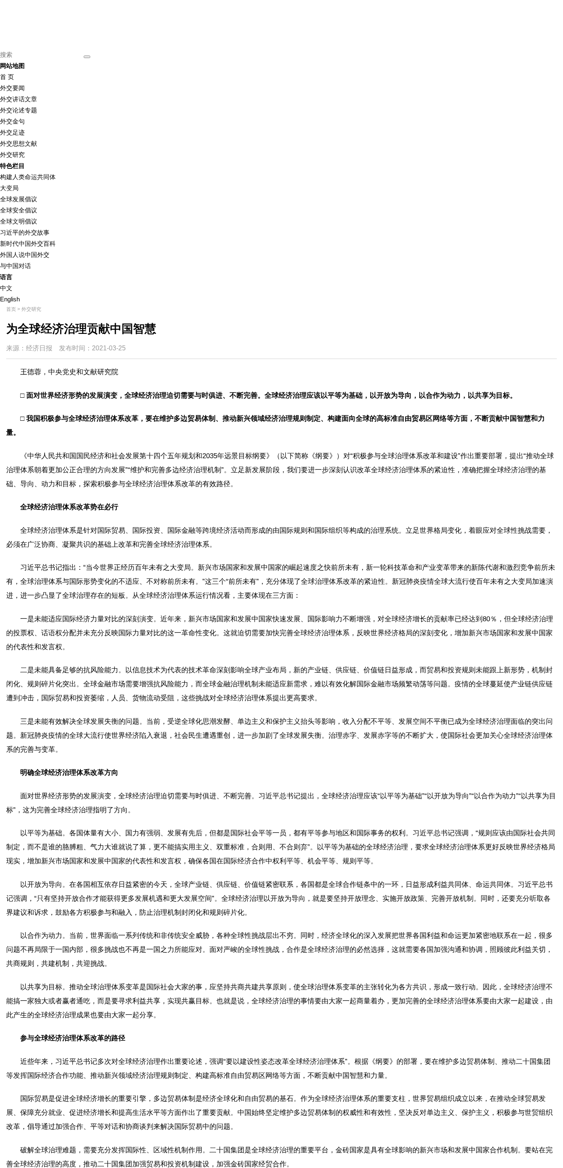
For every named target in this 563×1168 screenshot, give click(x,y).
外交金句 (12, 121)
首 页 (7, 76)
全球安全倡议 (18, 210)
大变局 (9, 187)
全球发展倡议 (18, 199)
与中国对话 (15, 265)
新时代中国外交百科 (28, 243)
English (10, 299)
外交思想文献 (18, 143)
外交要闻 (12, 87)
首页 (11, 309)
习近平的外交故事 (24, 232)
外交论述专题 (18, 110)
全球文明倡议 (18, 221)
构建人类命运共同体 (28, 176)
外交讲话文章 (18, 99)
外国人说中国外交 (24, 254)
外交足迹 (12, 132)
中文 (6, 287)
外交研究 (12, 154)
